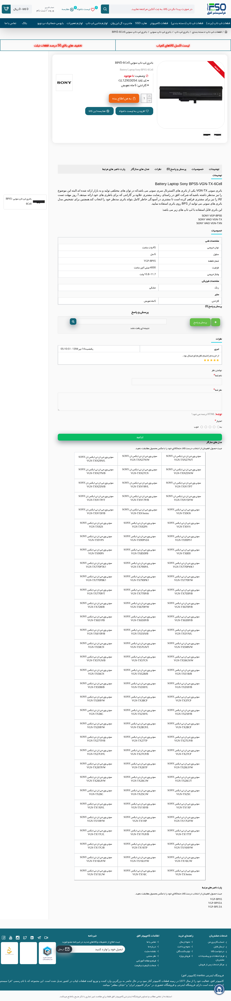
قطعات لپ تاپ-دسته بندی (207, 32)
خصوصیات (198, 169)
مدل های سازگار (140, 169)
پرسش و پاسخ (200, 322)
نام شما (218, 375)
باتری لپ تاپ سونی (160, 32)
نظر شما (218, 389)
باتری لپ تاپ (182, 32)
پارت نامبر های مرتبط (113, 169)
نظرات (158, 169)
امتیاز (219, 420)
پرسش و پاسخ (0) (176, 169)
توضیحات (214, 169)
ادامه (140, 437)
